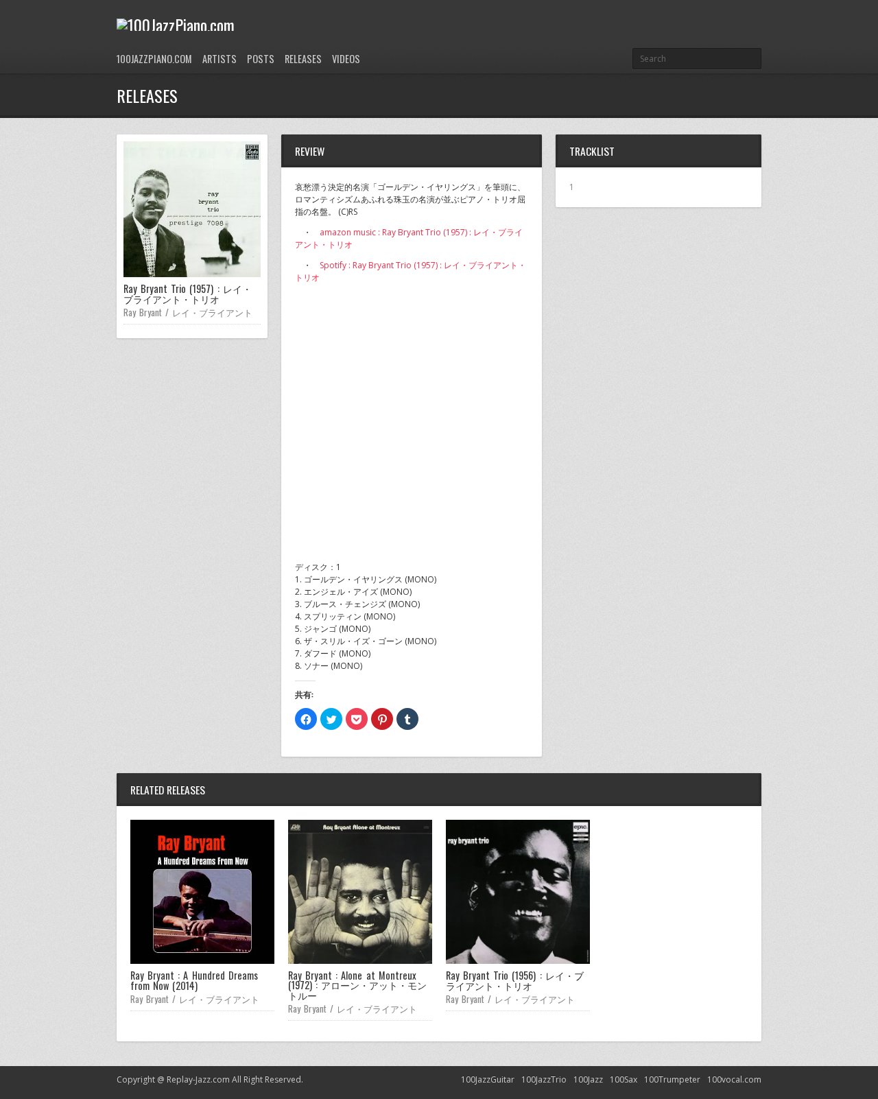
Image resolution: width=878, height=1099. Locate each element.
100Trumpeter (672, 1079)
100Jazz (588, 1079)
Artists (219, 58)
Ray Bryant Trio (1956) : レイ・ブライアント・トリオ (515, 980)
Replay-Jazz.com (199, 1079)
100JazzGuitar (487, 1079)
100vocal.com (734, 1079)
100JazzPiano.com (154, 58)
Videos (346, 58)
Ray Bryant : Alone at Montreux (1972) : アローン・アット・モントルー (357, 985)
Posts (260, 58)
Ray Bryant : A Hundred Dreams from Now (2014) (194, 980)
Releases (303, 58)
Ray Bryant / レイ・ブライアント (187, 312)
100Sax (623, 1079)
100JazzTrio (544, 1079)
